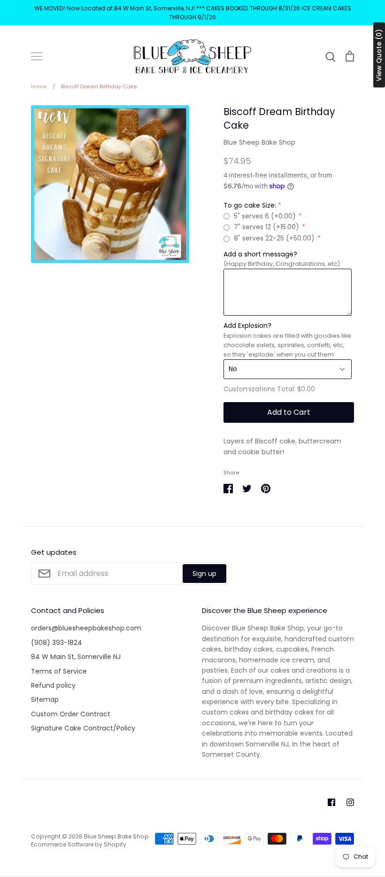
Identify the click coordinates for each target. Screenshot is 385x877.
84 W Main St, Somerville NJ (76, 656)
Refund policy (53, 685)
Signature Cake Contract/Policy (83, 728)
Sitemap (45, 699)
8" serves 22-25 (274, 238)
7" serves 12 (266, 227)
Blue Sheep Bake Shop (259, 142)
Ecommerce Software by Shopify (78, 844)
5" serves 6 (265, 216)
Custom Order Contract (70, 714)
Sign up (204, 573)
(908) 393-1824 (56, 642)
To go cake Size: (249, 205)
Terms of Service (59, 671)
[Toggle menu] (36, 56)
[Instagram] (350, 802)
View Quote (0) (379, 55)
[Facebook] (331, 802)
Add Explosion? (247, 325)
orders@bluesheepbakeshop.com (86, 628)
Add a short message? (260, 254)
